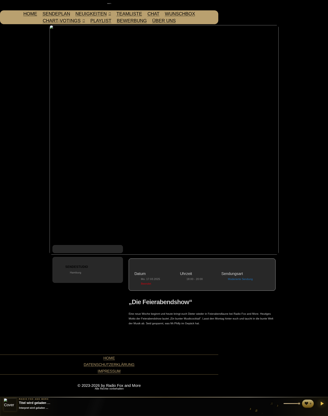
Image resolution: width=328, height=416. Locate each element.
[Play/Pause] (321, 403)
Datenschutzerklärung (109, 364)
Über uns (164, 20)
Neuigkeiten (91, 13)
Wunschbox (180, 13)
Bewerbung (132, 20)
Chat (153, 13)
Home (30, 13)
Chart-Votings (62, 20)
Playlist (100, 20)
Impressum (109, 371)
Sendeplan (56, 13)
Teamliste (129, 13)
